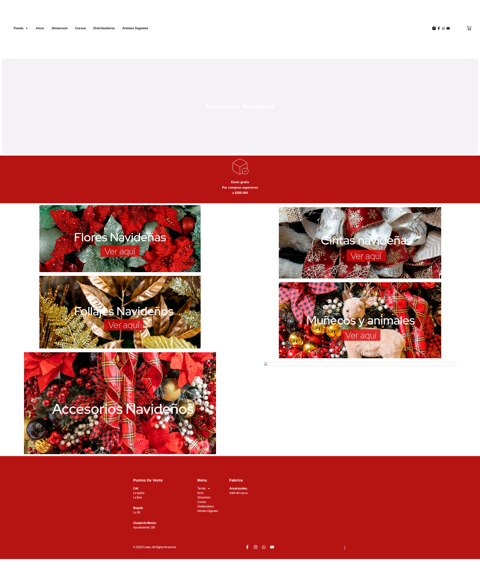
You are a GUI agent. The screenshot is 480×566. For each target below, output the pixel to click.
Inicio (40, 28)
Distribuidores (104, 28)
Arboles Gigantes (135, 28)
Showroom (60, 28)
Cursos (80, 28)
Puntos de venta (148, 480)
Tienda (18, 28)
